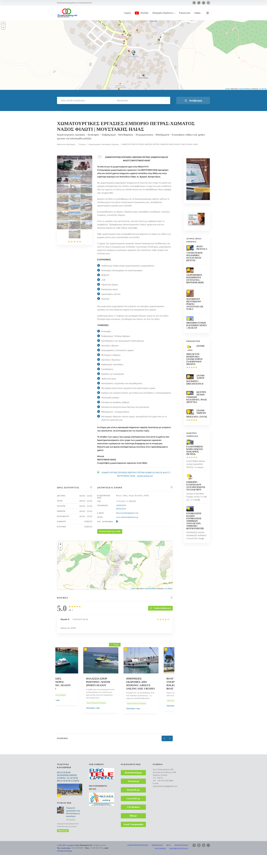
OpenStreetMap (244, 89)
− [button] (3, 27)
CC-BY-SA (262, 89)
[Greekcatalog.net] (67, 13)
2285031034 (121, 505)
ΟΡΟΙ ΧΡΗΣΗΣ (160, 849)
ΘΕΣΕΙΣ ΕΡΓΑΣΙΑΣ (181, 845)
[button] (207, 13)
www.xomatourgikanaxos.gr (127, 517)
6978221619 (121, 509)
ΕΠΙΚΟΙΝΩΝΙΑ (157, 845)
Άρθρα (197, 13)
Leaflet (227, 89)
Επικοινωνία (184, 13)
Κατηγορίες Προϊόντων (163, 13)
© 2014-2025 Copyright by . (75, 845)
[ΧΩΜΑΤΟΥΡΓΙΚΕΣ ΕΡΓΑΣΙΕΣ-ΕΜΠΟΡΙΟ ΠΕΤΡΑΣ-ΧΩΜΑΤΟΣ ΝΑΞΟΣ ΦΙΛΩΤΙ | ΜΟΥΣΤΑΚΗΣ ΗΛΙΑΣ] (63, 179)
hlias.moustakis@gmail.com (127, 513)
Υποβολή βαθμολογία (162, 608)
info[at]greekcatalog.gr (64, 851)
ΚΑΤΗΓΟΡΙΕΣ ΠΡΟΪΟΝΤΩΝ (138, 845)
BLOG (168, 845)
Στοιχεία (82, 144)
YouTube (144, 13)
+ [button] (3, 23)
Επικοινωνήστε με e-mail (109, 531)
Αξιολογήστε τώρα (66, 708)
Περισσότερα (63, 831)
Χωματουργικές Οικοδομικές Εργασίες (104, 144)
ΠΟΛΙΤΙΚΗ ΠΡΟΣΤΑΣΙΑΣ (178, 849)
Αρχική (127, 13)
